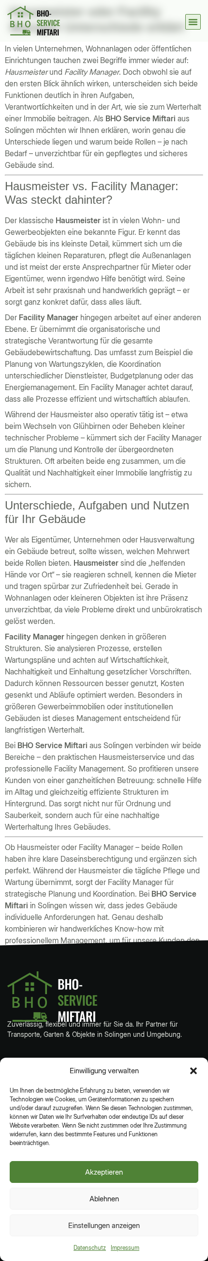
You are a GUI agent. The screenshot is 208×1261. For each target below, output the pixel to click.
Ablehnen (104, 1198)
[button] (193, 1071)
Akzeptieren (104, 1172)
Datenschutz (90, 1247)
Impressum (125, 1247)
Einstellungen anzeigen (104, 1225)
